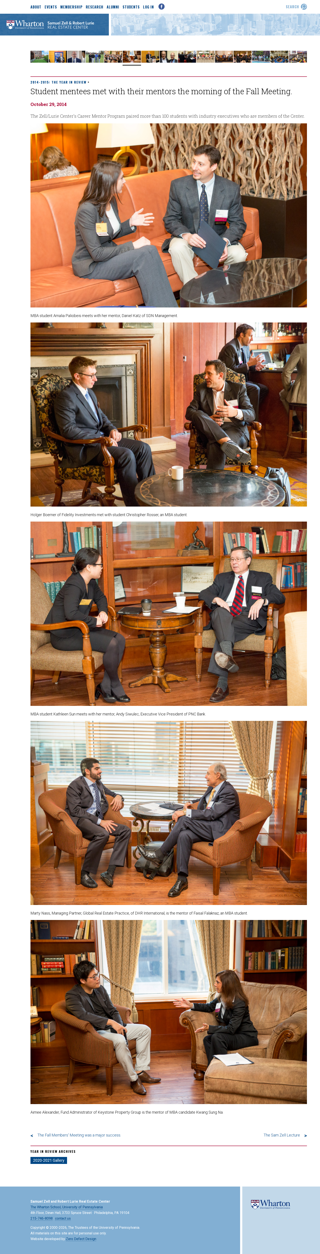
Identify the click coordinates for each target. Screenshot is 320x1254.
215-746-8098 (41, 1218)
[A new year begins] (39, 62)
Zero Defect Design (81, 1239)
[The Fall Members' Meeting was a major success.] (113, 62)
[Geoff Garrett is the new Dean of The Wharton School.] (58, 62)
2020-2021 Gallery (48, 1160)
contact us (63, 1218)
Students (131, 7)
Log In (148, 7)
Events (51, 7)
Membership (71, 7)
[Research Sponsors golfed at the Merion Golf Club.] (95, 62)
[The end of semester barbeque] (261, 62)
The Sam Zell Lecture (282, 1135)
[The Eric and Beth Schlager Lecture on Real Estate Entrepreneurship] (169, 62)
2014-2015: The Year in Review (58, 82)
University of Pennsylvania (82, 1207)
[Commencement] (298, 62)
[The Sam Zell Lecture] (150, 62)
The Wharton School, (45, 1207)
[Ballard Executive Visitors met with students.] (76, 62)
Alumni (113, 7)
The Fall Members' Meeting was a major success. (79, 1135)
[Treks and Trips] (206, 62)
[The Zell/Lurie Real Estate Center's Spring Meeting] (224, 62)
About (35, 7)
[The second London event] (279, 62)
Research (94, 7)
